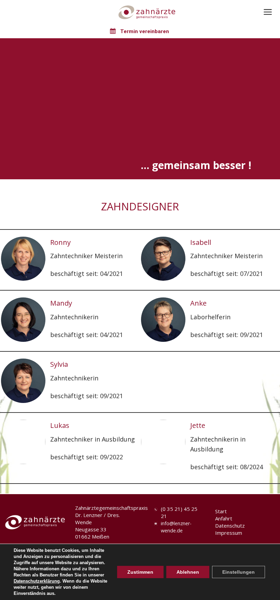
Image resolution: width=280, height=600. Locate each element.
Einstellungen (238, 572)
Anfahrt (223, 518)
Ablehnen (188, 572)
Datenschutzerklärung (37, 581)
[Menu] (268, 12)
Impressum (228, 532)
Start (221, 511)
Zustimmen (140, 572)
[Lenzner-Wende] (146, 12)
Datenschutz (230, 525)
